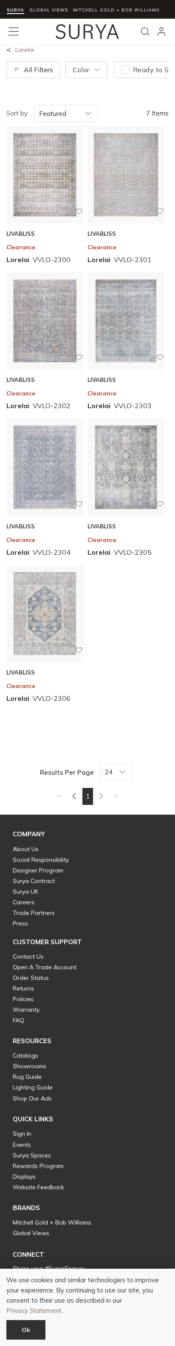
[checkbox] (125, 69)
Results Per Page (67, 772)
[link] (59, 795)
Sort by (17, 113)
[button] (29, 834)
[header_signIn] (161, 31)
